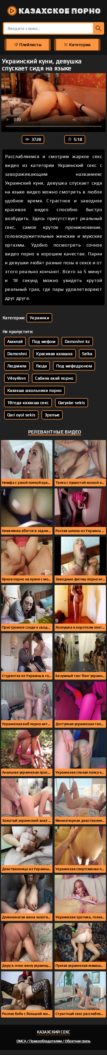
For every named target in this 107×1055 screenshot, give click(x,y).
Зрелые (52, 414)
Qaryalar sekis (71, 402)
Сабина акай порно (54, 378)
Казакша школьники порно (34, 390)
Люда (41, 365)
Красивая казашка (54, 353)
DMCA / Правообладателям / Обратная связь (54, 1041)
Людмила (16, 365)
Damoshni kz (77, 341)
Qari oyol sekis (21, 414)
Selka (87, 353)
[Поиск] (98, 28)
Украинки (39, 317)
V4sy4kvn (16, 378)
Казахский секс (53, 1032)
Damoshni (17, 353)
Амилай (15, 341)
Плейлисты (30, 44)
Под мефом (43, 341)
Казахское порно (59, 11)
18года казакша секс (28, 402)
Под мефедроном (74, 365)
